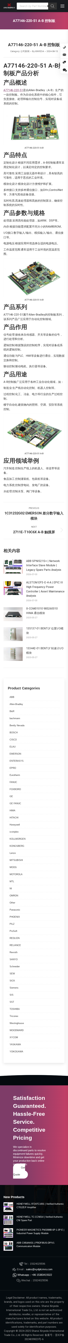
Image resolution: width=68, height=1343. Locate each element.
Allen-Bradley (16, 704)
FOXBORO (15, 789)
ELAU (13, 746)
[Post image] (13, 567)
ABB (12, 697)
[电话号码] (64, 47)
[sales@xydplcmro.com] (64, 55)
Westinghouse (17, 1023)
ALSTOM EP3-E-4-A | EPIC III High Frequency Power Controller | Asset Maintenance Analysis (45, 589)
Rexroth (13, 952)
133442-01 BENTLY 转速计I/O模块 (44, 650)
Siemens (14, 987)
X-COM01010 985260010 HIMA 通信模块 (42, 611)
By (38, 51)
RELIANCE (15, 945)
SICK (12, 980)
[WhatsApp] (64, 70)
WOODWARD (17, 1030)
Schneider (15, 966)
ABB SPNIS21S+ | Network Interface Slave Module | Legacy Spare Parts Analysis (43, 565)
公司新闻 (24, 51)
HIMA (12, 810)
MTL (12, 881)
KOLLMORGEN (17, 839)
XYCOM (14, 1037)
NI (11, 888)
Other (12, 902)
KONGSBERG (17, 846)
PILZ (12, 924)
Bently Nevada (17, 725)
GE (11, 796)
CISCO (13, 739)
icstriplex (14, 831)
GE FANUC (15, 803)
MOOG (13, 867)
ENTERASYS (17, 761)
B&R (12, 711)
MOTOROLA (16, 874)
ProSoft (13, 931)
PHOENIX (15, 917)
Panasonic (15, 909)
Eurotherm (15, 775)
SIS (11, 995)
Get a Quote (19, 1171)
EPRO (13, 768)
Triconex (14, 1016)
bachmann (15, 718)
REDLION (15, 938)
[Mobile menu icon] (62, 6)
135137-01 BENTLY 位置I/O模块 (44, 631)
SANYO (14, 959)
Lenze (13, 853)
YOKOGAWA (16, 1051)
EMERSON (15, 754)
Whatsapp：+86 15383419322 (34, 1274)
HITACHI (14, 817)
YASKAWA (15, 1044)
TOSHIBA (15, 1009)
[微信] (64, 62)
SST (12, 1002)
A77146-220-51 (13, 90)
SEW (12, 973)
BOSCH (14, 732)
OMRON (14, 895)
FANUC (13, 782)
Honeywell (15, 824)
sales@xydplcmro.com (39, 1269)
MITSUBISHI (16, 860)
